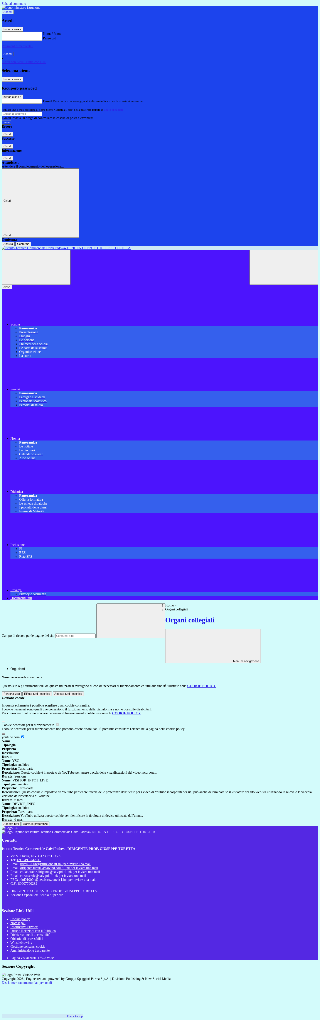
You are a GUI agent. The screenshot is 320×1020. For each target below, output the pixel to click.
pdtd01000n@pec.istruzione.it (57, 879)
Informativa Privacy (24, 927)
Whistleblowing (21, 942)
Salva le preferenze (35, 823)
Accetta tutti (68, 693)
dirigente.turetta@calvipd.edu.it (59, 868)
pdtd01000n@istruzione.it (55, 864)
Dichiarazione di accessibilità (30, 935)
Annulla (8, 244)
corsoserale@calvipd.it (53, 876)
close (6, 287)
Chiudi (7, 134)
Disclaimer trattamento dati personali (27, 982)
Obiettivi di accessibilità (26, 938)
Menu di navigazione (245, 661)
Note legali (17, 923)
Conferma (23, 244)
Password (49, 38)
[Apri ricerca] (283, 267)
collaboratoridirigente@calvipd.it (60, 872)
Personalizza (11, 693)
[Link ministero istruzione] (21, 7)
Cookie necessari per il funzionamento (28, 725)
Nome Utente (52, 34)
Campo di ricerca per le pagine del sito (28, 635)
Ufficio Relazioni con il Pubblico (33, 931)
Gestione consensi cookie (27, 946)
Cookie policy (20, 919)
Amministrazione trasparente (30, 950)
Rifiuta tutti (37, 693)
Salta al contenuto (14, 3)
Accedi (7, 12)
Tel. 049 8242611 (29, 860)
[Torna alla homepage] (160, 248)
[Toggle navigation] (36, 267)
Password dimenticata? (17, 46)
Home (169, 605)
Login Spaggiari (113, 109)
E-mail (47, 101)
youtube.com (11, 737)
